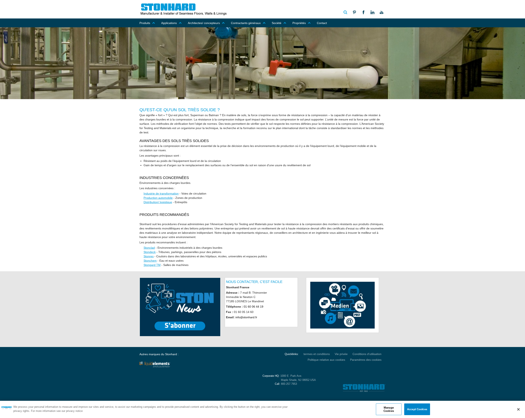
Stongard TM (152, 265)
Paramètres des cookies (365, 359)
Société (276, 23)
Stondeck (150, 252)
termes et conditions (317, 354)
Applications (169, 23)
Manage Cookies (388, 409)
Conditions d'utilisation (367, 354)
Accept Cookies (417, 409)
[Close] (518, 409)
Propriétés (299, 23)
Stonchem (150, 260)
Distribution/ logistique (158, 202)
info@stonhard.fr (246, 317)
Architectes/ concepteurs (204, 23)
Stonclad (149, 247)
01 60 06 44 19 (253, 306)
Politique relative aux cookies (326, 359)
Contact (322, 23)
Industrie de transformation (161, 193)
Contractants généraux (246, 23)
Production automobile (158, 197)
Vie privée (341, 354)
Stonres (149, 256)
